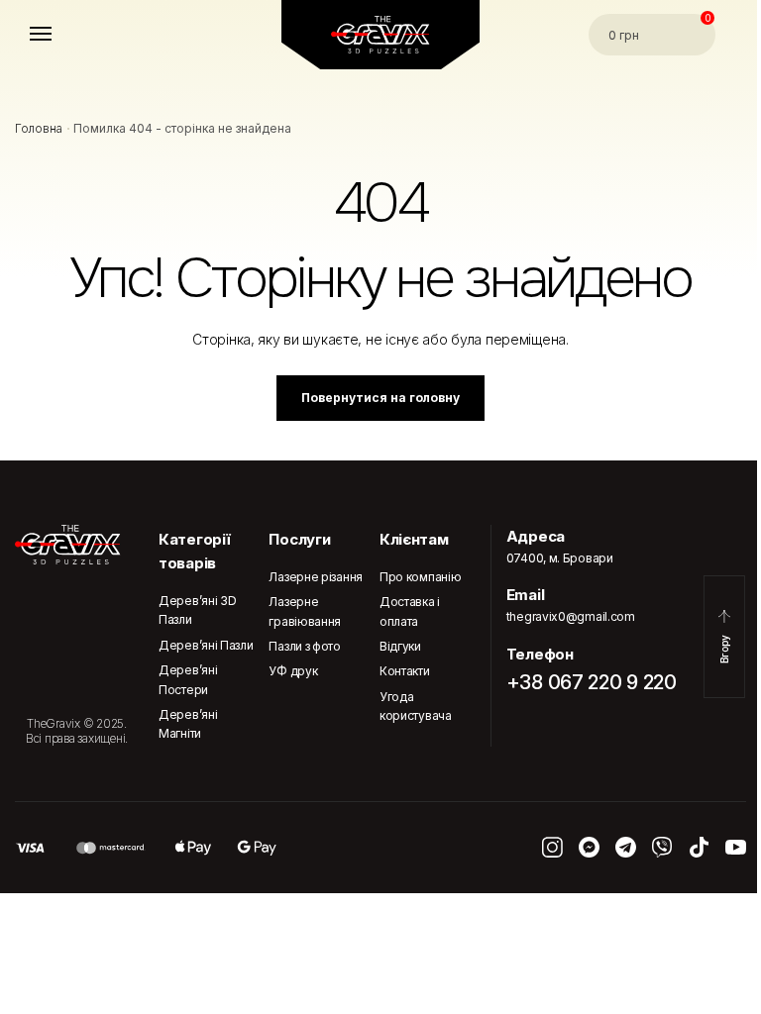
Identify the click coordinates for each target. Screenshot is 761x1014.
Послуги (299, 539)
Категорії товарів (194, 551)
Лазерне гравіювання (305, 611)
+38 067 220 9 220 (591, 682)
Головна (38, 128)
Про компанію (420, 576)
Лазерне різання (316, 576)
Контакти (405, 670)
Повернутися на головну (380, 397)
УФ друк (293, 670)
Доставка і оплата (410, 611)
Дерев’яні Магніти (188, 724)
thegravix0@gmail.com (570, 616)
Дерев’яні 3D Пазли (197, 610)
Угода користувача (416, 706)
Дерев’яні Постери (188, 679)
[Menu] (59, 35)
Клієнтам (414, 539)
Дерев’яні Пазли (206, 645)
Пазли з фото (304, 646)
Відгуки (400, 646)
